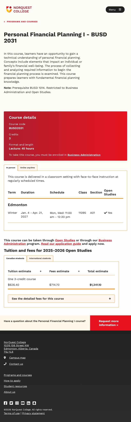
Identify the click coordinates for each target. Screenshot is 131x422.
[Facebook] (6, 403)
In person (10, 168)
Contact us (16, 363)
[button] (115, 9)
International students (40, 258)
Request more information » (109, 323)
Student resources (15, 386)
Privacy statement (33, 413)
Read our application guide (61, 244)
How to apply (12, 380)
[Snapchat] (35, 403)
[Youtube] (24, 403)
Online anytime (27, 168)
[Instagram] (18, 403)
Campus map (17, 357)
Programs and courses (22, 21)
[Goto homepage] (19, 9)
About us (9, 391)
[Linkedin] (29, 403)
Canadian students (15, 258)
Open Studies (65, 240)
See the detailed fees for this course (38, 298)
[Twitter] (12, 403)
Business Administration (84, 154)
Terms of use (12, 413)
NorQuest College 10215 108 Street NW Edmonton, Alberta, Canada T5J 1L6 (21, 347)
